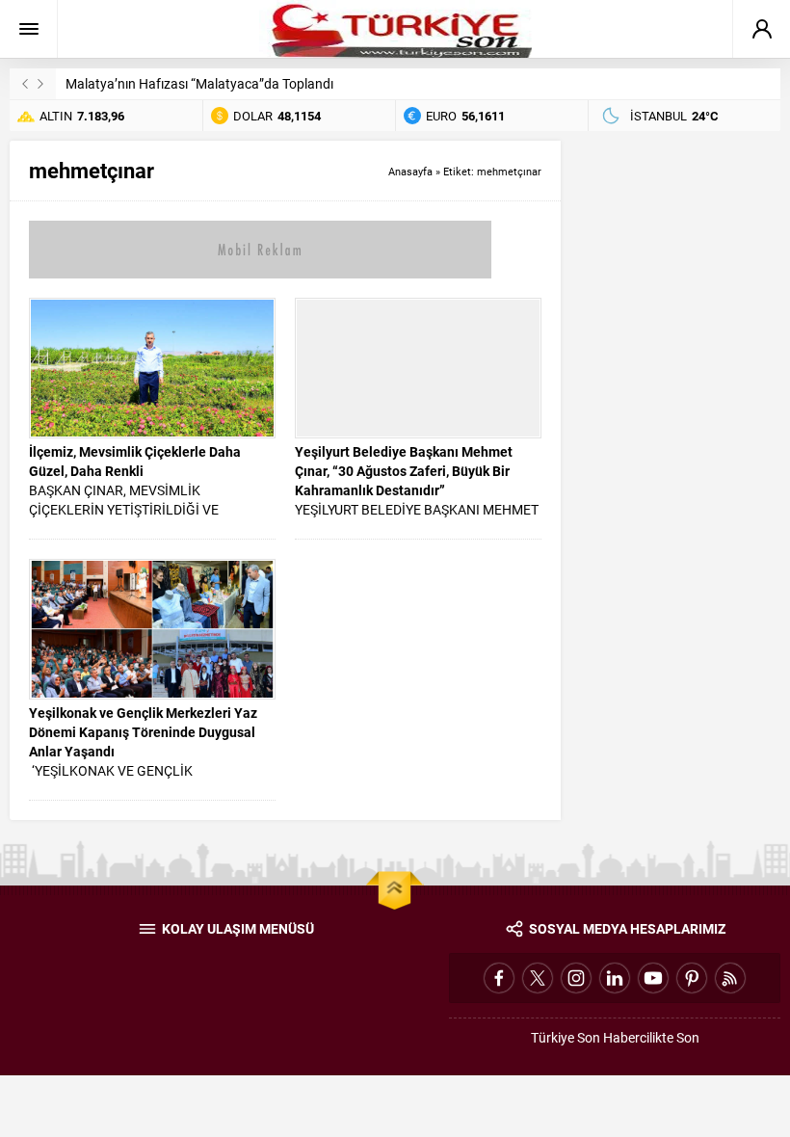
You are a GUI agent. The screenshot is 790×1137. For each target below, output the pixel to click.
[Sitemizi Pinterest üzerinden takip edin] (691, 978)
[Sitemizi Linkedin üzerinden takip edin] (614, 978)
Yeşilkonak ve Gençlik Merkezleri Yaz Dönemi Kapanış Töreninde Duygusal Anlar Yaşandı (143, 731)
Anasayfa (410, 171)
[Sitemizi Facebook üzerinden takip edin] (499, 978)
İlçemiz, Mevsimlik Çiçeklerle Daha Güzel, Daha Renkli (135, 461)
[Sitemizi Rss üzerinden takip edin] (730, 978)
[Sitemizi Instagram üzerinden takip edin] (576, 978)
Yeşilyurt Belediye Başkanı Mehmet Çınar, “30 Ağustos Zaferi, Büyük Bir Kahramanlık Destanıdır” (404, 470)
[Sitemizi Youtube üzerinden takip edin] (653, 978)
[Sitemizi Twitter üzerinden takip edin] (537, 978)
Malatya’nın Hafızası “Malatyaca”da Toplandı (199, 83)
